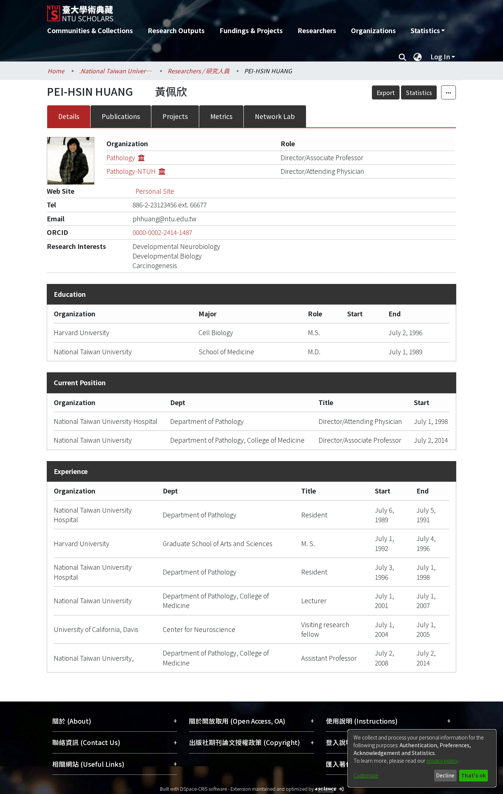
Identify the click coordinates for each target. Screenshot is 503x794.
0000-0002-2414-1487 (162, 232)
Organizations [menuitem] (373, 30)
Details (68, 116)
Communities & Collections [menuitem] (90, 30)
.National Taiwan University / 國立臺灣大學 (116, 70)
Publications (121, 116)
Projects (175, 116)
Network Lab (275, 116)
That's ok (473, 775)
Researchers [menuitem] (317, 30)
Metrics (221, 116)
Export (386, 92)
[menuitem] (427, 30)
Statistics (419, 92)
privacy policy (442, 760)
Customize (365, 775)
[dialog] (422, 758)
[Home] (212, 10)
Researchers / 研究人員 (198, 70)
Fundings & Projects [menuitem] (251, 30)
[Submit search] (402, 56)
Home (56, 70)
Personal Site (155, 191)
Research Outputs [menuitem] (176, 30)
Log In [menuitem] (440, 56)
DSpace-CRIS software (203, 788)
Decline (445, 775)
